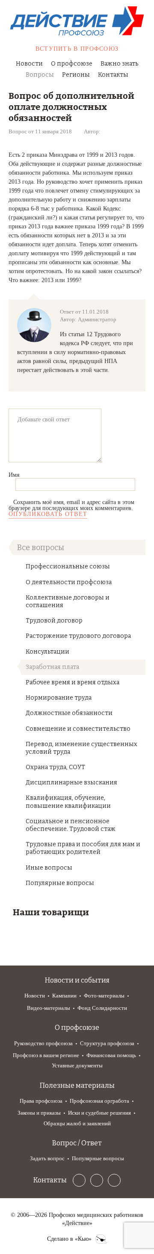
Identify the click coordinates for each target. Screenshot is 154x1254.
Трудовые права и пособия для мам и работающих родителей (83, 848)
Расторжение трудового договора (78, 636)
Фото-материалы (104, 995)
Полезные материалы (77, 1085)
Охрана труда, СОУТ (55, 767)
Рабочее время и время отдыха (72, 682)
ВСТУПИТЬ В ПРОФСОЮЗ (77, 49)
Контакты (113, 74)
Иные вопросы (49, 867)
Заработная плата (52, 667)
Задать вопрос (47, 1158)
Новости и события (77, 980)
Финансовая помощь (111, 1055)
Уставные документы (77, 1065)
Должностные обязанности (69, 713)
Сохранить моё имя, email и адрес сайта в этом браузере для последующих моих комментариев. (71, 505)
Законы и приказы (39, 1113)
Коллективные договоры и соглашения (68, 601)
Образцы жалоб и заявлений (77, 1123)
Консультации (47, 651)
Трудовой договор (54, 620)
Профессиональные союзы (68, 566)
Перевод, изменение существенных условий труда (81, 748)
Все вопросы (40, 547)
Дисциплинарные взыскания (71, 782)
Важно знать (119, 63)
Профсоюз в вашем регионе (46, 1055)
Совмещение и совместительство (78, 728)
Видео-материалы (48, 1008)
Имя (14, 475)
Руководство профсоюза (43, 1043)
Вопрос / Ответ (77, 1143)
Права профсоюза (41, 1101)
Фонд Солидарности (102, 1008)
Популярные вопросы (60, 883)
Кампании (64, 995)
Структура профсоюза (107, 1043)
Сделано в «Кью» (69, 1239)
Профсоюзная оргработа (99, 1101)
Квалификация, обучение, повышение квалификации (68, 801)
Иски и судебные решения (99, 1113)
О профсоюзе (71, 63)
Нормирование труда (59, 697)
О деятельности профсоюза (69, 582)
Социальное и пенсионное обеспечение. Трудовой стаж (71, 825)
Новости (29, 63)
